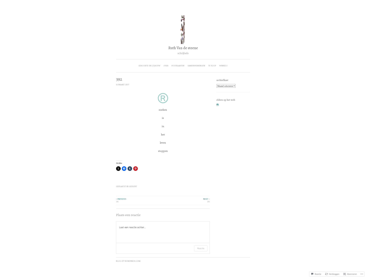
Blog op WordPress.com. (128, 261)
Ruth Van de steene (183, 47)
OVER (166, 65)
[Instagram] (217, 105)
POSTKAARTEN (178, 65)
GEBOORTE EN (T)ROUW (149, 65)
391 (121, 200)
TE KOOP (212, 65)
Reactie (200, 248)
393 (206, 200)
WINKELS (223, 65)
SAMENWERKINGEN (196, 65)
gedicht (133, 186)
